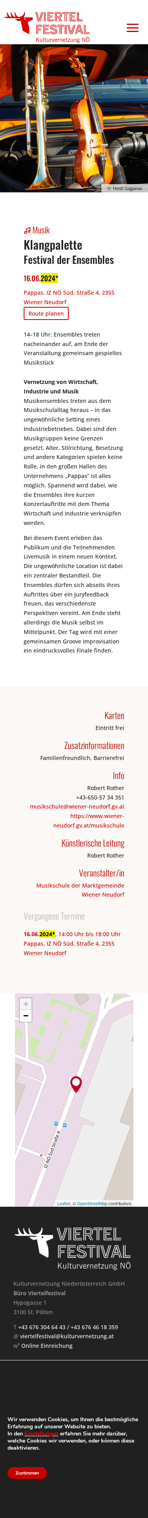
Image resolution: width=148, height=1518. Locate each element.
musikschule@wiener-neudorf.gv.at (77, 806)
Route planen (46, 313)
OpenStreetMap (92, 1203)
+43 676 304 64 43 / (44, 1327)
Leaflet (63, 1203)
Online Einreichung (47, 1345)
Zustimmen (27, 1473)
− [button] (25, 1016)
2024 (48, 278)
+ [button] (25, 1004)
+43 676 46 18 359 (94, 1327)
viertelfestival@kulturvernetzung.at (67, 1336)
